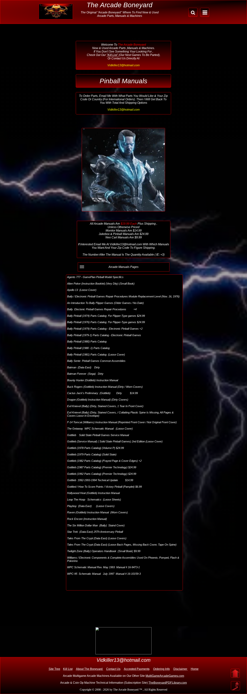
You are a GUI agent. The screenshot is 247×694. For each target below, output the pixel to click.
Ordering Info (161, 668)
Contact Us (113, 668)
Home (195, 668)
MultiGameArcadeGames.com (165, 675)
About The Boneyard (89, 668)
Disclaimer (180, 668)
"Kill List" (113, 54)
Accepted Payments (137, 668)
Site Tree (54, 668)
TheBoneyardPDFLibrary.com (167, 682)
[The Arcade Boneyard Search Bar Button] (192, 12)
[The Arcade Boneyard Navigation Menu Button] (204, 12)
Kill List (68, 668)
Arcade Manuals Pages (123, 266)
